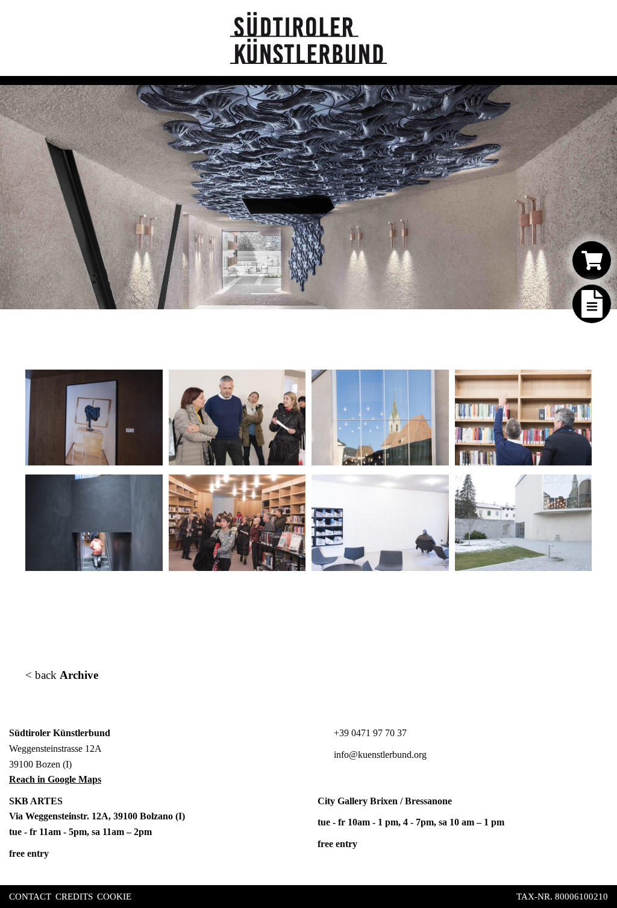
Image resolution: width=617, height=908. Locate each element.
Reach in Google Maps (55, 779)
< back (61, 675)
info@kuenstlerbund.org (379, 754)
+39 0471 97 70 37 (369, 733)
